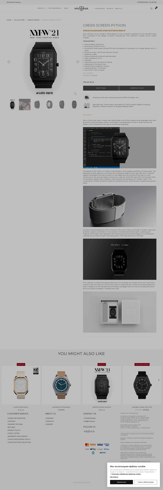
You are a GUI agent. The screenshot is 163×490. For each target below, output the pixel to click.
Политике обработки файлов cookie (126, 474)
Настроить (114, 477)
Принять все (121, 482)
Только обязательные (146, 482)
